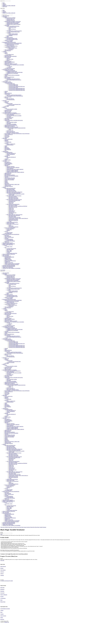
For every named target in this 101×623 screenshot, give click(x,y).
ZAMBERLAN (7, 261)
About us (4, 3)
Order (1, 534)
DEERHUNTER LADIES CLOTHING (13, 24)
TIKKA (6, 146)
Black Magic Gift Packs (13, 196)
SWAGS (6, 53)
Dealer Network (3, 566)
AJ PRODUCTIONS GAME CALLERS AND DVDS (16, 127)
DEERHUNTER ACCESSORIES (12, 23)
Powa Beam (7, 106)
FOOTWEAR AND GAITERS (8, 69)
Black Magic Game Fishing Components (13, 192)
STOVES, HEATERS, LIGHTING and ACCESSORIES (14, 64)
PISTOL (6, 416)
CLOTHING (5, 16)
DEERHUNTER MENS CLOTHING (13, 22)
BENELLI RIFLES (10, 144)
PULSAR (6, 97)
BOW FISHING (7, 164)
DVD (10, 129)
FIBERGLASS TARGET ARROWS (13, 167)
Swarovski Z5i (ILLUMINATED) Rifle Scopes (17, 86)
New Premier (11, 213)
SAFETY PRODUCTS (9, 134)
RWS (8, 158)
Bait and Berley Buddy (10, 189)
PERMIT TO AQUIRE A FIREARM (9, 5)
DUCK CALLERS (10, 130)
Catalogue (2, 575)
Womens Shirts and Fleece (13, 34)
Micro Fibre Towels (8, 368)
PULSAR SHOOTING (11, 99)
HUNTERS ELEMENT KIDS (12, 38)
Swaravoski (2, 592)
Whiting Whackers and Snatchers (12, 222)
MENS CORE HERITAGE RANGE (13, 26)
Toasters (8, 60)
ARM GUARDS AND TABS (10, 177)
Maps (5, 247)
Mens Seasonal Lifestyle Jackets (14, 31)
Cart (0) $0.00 (2, 270)
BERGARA (7, 147)
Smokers (8, 58)
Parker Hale (2, 587)
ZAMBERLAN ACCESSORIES (12, 73)
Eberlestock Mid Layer (10, 19)
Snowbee (6, 231)
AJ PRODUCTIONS (8, 259)
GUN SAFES (7, 119)
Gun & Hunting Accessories (5, 608)
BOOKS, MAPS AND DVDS (8, 244)
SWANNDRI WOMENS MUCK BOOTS (14, 79)
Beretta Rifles (9, 142)
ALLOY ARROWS (10, 168)
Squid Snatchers (11, 211)
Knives (10, 482)
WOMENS (9, 32)
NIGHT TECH (7, 351)
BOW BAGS (7, 183)
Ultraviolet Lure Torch (12, 212)
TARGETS (6, 137)
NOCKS (6, 180)
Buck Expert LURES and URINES (13, 132)
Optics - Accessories (8, 96)
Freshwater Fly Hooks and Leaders (15, 217)
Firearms (1, 568)
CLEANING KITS (10, 117)
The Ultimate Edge (8, 236)
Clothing (1, 610)
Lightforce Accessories (10, 105)
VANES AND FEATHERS (9, 179)
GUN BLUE (9, 116)
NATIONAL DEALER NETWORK (9, 265)
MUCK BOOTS (7, 335)
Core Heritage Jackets (12, 27)
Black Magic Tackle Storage (13, 198)
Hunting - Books (9, 246)
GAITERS (6, 74)
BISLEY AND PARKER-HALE (10, 260)
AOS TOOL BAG (8, 50)
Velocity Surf (11, 203)
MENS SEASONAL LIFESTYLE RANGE (14, 30)
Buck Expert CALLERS (11, 131)
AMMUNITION (5, 151)
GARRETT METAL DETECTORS (9, 243)
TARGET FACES (8, 185)
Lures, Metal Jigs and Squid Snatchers (13, 204)
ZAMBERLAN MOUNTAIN (12, 71)
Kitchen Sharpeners (10, 497)
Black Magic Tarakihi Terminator (40, 527)
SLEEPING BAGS (8, 55)
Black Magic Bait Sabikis (11, 190)
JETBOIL (10, 66)
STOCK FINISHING (10, 114)
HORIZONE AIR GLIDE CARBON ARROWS (15, 169)
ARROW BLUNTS (8, 173)
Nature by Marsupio (3, 594)
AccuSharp (6, 238)
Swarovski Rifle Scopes (11, 83)
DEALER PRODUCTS (7, 513)
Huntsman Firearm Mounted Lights (15, 104)
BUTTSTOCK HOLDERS (11, 124)
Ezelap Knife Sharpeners (9, 239)
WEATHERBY (7, 148)
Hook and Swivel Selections (13, 226)
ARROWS (6, 165)
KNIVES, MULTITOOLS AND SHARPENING (11, 234)
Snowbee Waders (10, 232)
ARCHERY (5, 160)
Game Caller (11, 128)
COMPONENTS (7, 417)
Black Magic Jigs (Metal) (13, 205)
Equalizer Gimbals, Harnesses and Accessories (16, 193)
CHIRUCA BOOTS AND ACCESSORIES (12, 75)
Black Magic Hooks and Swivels (14, 215)
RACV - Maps (9, 250)
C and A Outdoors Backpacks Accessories (12, 264)
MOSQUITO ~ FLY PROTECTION (11, 63)
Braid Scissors (11, 202)
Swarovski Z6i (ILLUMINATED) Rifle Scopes (17, 88)
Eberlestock (2, 589)
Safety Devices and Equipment (8, 242)
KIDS (8, 36)
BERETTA (6, 141)
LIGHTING (9, 67)
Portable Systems (9, 103)
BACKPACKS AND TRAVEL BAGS (9, 42)
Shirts (10, 28)
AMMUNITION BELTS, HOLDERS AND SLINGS (14, 120)
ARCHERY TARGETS (9, 186)
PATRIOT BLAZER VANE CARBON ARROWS (15, 172)
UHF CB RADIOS (6, 15)
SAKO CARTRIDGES (11, 154)
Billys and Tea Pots (10, 59)
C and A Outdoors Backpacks (10, 46)
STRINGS (6, 182)
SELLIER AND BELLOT (11, 153)
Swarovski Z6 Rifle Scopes (13, 87)
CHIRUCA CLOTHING (9, 40)
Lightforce (6, 102)
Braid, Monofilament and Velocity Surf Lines (14, 199)
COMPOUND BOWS (8, 163)
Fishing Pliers (11, 225)
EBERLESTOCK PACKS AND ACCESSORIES (13, 43)
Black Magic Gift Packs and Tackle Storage (14, 195)
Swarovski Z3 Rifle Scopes (13, 84)
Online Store (2, 527)
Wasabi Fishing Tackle (10, 223)
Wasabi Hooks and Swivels (13, 219)
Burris (6, 92)
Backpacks (2, 619)
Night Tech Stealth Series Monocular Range (14, 352)
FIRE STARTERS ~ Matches (10, 319)
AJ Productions (3, 598)
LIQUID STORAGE (8, 62)
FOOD (6, 108)
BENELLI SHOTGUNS (11, 401)
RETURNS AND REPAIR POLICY (9, 266)
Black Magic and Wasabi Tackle (10, 188)
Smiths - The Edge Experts (9, 237)
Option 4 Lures (11, 466)
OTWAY (6, 80)
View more (2, 560)
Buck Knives (7, 235)
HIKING (4, 107)
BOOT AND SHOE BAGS (9, 77)
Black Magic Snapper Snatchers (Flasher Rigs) (14, 449)
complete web (6, 622)
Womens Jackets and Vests (13, 33)
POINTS (6, 181)
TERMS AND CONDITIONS (8, 267)
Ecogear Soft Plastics (10, 228)
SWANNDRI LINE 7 (8, 233)
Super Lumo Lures (12, 210)
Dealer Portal (5, 6)
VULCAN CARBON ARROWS (12, 170)
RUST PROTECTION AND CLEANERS (14, 115)
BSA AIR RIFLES (8, 149)
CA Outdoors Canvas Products (12, 47)
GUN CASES (7, 136)
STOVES (8, 65)
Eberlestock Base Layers (11, 18)
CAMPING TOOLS (8, 318)
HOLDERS (9, 123)
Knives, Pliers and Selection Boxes (12, 481)
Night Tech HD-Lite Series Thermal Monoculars (15, 95)
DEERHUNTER (7, 257)
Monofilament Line (12, 201)
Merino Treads (2, 601)
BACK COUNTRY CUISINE (12, 109)
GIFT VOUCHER (6, 255)
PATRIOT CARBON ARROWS (12, 171)
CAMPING (4, 51)
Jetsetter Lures (11, 465)
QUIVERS (6, 176)
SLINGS (8, 121)
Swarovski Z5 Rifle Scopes (13, 85)
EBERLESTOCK (8, 258)
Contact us (2, 571)
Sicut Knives (7, 241)
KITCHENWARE (8, 57)
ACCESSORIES (9, 35)
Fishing (1, 617)
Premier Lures (11, 209)
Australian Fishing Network (11, 248)
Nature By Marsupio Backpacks (12, 303)
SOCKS (6, 76)
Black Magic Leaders (12, 216)
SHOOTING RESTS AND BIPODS (11, 125)
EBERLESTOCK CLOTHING (10, 17)
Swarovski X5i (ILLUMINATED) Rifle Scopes (17, 90)
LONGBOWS (7, 161)
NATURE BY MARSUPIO (9, 302)
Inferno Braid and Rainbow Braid (14, 200)
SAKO (6, 145)
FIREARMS (5, 138)
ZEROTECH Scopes (8, 93)
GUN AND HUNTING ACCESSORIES (10, 112)
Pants (10, 287)
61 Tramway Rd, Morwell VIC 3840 (6, 580)
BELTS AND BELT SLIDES (12, 122)
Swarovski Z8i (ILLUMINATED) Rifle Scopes (17, 89)
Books (6, 245)
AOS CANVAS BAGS (9, 49)
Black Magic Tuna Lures (13, 207)
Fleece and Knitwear (12, 286)
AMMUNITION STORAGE (10, 383)
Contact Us (4, 4)
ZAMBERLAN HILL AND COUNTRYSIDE (15, 72)
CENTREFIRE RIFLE (8, 152)
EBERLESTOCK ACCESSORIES (13, 44)
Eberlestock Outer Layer (11, 20)
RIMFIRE (6, 156)
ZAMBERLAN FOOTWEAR (10, 70)
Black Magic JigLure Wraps (13, 197)
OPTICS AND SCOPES (7, 81)
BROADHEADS (8, 174)
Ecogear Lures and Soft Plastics (10, 227)
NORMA (8, 155)
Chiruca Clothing (9, 41)
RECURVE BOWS (8, 162)
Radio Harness (11, 48)
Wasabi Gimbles (11, 194)
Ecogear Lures (9, 229)
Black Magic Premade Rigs (13, 220)
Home (4, 2)
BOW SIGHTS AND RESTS (10, 432)
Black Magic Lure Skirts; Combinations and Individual (18, 206)
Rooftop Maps (9, 251)
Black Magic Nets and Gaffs (11, 448)
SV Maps (8, 252)
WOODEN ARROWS (10, 166)
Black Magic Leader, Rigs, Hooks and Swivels (14, 214)
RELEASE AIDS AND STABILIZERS (11, 433)
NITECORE (7, 101)
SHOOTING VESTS (8, 118)
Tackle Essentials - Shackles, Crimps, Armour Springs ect (18, 218)
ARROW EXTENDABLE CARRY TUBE (12, 184)
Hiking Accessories (8, 111)
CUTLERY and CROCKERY (10, 68)
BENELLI (6, 400)
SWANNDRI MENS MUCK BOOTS (13, 336)
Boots (1, 612)
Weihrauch (6, 140)
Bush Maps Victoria (10, 249)
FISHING (4, 187)
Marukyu (8, 230)
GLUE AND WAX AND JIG (10, 178)
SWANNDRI (7, 25)
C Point (10, 221)
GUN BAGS (7, 135)
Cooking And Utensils (8, 367)
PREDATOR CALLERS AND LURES (11, 384)
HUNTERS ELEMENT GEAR (12, 39)
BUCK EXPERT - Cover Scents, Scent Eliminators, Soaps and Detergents (17, 133)
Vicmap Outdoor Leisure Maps (12, 253)
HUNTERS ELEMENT (9, 37)
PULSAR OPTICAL (10, 98)
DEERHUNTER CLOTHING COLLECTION (13, 21)
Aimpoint (6, 91)
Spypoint (1, 596)
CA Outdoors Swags (10, 54)
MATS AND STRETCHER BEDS (11, 56)
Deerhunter (2, 591)
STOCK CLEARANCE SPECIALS (9, 254)
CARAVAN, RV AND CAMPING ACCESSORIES (11, 268)
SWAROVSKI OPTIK (8, 82)
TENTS (6, 52)
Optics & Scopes (3, 615)
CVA (5, 150)
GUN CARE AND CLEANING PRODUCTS (12, 113)
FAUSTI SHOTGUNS (8, 139)
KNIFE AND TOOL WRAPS (10, 498)
